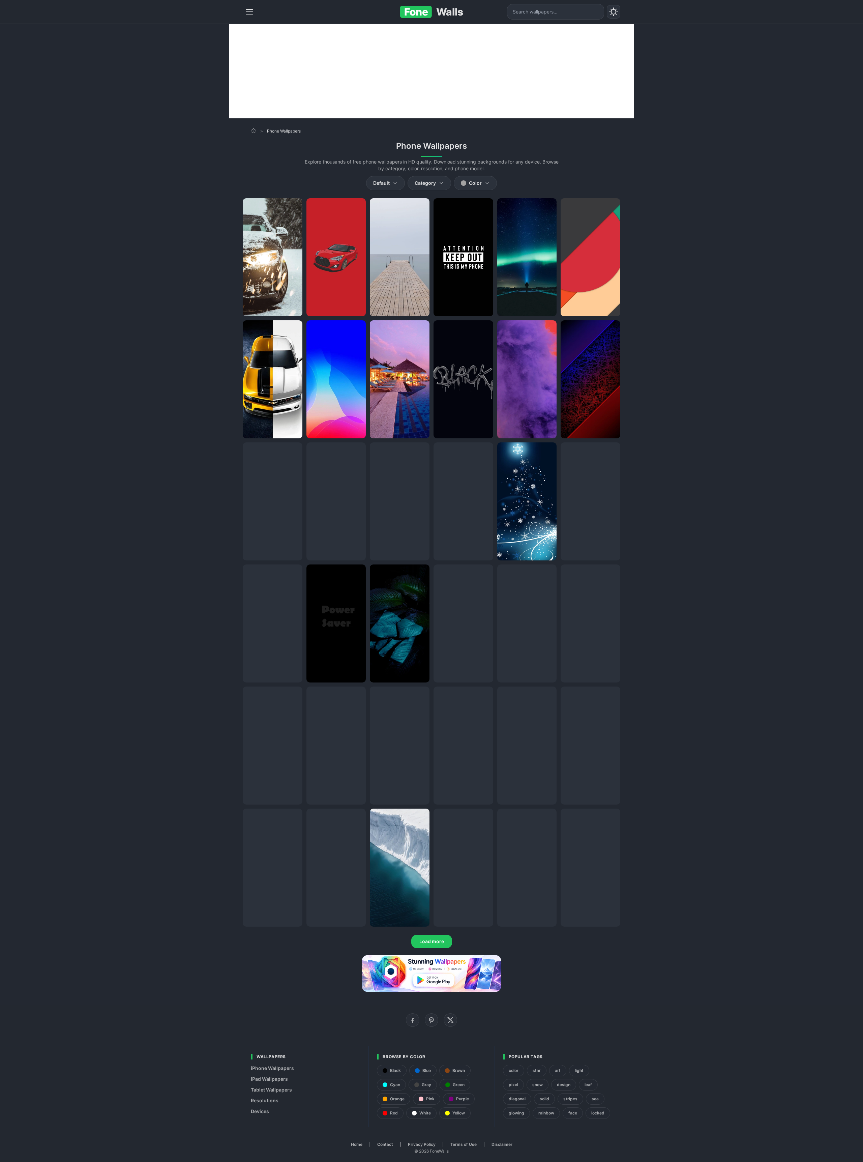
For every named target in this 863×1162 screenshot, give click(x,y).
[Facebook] (412, 1020)
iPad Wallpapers (269, 1079)
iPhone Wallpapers (272, 1068)
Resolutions (264, 1100)
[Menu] (249, 12)
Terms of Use (463, 1144)
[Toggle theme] (613, 12)
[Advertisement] (431, 71)
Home (356, 1144)
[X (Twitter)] (450, 1020)
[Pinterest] (431, 1020)
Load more (431, 941)
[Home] (253, 130)
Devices (260, 1111)
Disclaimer (502, 1144)
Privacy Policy (422, 1144)
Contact (385, 1144)
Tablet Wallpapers (271, 1090)
